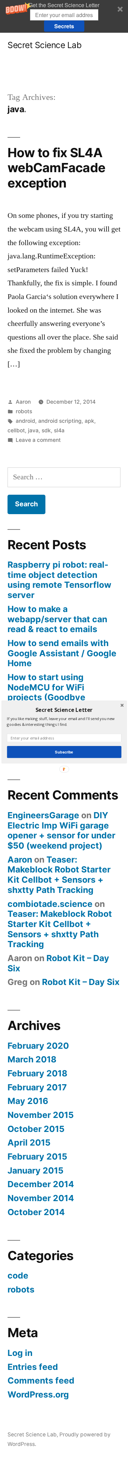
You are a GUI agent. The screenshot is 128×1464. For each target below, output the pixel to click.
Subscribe (64, 752)
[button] (64, 710)
